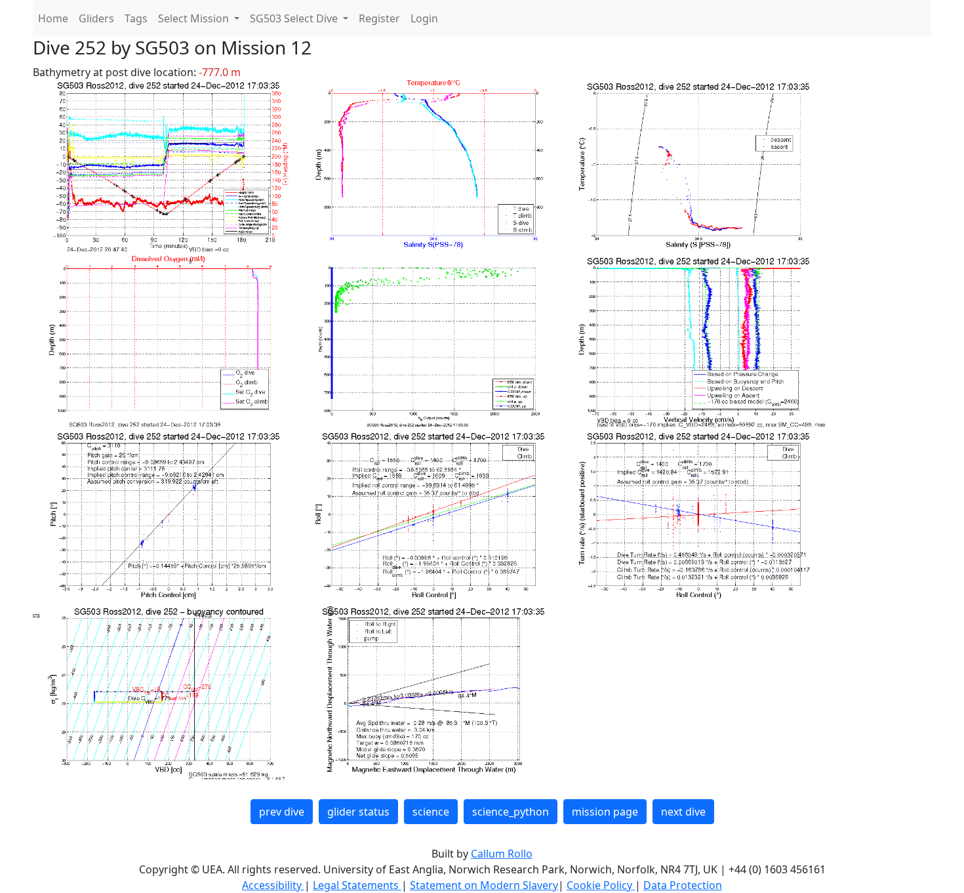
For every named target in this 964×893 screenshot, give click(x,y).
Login (424, 18)
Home (53, 18)
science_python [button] (510, 811)
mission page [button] (605, 811)
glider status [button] (358, 811)
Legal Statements (357, 885)
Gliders (96, 18)
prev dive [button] (281, 811)
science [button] (430, 811)
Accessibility (273, 885)
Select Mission (194, 18)
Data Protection (682, 885)
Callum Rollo (501, 853)
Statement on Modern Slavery (484, 885)
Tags (136, 18)
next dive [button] (683, 811)
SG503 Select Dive (295, 18)
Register (379, 18)
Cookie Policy (601, 885)
